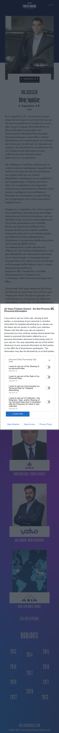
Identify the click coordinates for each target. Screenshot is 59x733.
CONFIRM (17, 414)
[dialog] (29, 366)
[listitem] (29, 360)
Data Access (29, 424)
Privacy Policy (46, 424)
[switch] (48, 367)
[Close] (53, 309)
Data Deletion (13, 424)
